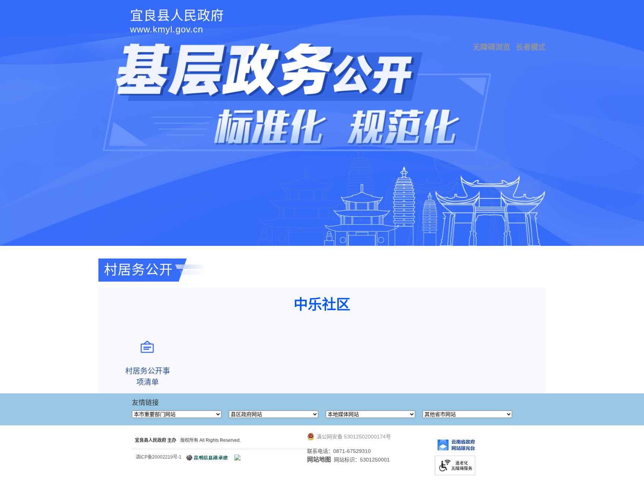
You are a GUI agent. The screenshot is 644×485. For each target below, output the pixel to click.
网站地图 (319, 459)
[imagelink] (237, 457)
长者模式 (531, 47)
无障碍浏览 (491, 47)
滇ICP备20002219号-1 (158, 457)
